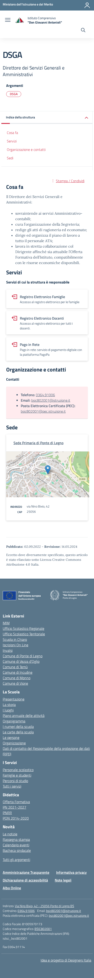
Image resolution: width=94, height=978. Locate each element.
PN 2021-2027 (14, 807)
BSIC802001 (43, 928)
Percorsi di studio (15, 780)
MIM (6, 623)
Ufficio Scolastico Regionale (23, 628)
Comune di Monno (16, 678)
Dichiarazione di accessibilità (25, 880)
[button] (47, 117)
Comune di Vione (15, 683)
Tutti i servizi (12, 786)
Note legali (63, 880)
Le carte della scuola (18, 732)
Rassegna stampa (16, 839)
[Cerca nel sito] (83, 31)
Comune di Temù (15, 667)
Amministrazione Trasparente (26, 872)
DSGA (14, 93)
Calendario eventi (16, 845)
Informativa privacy (71, 872)
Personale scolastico (18, 769)
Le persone (11, 737)
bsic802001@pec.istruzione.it (43, 411)
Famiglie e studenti (17, 775)
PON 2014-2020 (16, 818)
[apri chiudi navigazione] (7, 20)
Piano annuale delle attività (23, 715)
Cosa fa (12, 132)
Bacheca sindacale (17, 850)
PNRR (7, 812)
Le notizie (10, 834)
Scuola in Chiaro (15, 639)
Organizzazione (14, 743)
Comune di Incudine (17, 672)
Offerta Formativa (16, 801)
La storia (9, 704)
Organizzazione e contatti (26, 149)
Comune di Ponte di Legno (22, 656)
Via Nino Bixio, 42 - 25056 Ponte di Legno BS (44, 905)
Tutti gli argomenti (16, 859)
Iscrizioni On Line (15, 645)
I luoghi (8, 710)
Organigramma (14, 721)
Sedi (10, 158)
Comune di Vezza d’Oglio (21, 661)
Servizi (12, 141)
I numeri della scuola (18, 726)
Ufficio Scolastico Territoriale (24, 634)
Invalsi (8, 650)
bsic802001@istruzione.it (50, 400)
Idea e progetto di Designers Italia (66, 960)
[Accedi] (87, 5)
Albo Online (12, 888)
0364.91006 (45, 395)
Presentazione (13, 699)
